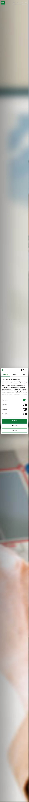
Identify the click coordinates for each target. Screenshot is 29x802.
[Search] (18, 3)
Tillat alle (14, 420)
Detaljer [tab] (14, 374)
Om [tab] (24, 374)
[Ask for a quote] (22, 3)
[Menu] (26, 3)
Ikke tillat (14, 430)
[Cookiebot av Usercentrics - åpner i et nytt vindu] (20, 370)
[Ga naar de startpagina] (3, 3)
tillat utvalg (14, 425)
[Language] (14, 3)
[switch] (25, 405)
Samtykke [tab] (5, 374)
